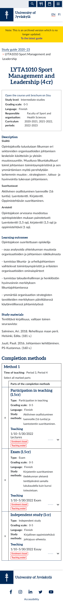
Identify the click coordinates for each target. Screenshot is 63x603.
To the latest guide (31, 38)
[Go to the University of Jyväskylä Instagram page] (20, 592)
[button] (35, 439)
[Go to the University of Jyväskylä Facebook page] (11, 592)
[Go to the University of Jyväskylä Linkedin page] (30, 592)
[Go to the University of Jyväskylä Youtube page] (51, 592)
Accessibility (31, 599)
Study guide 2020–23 (16, 49)
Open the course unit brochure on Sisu (28, 95)
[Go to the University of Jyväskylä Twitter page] (40, 592)
